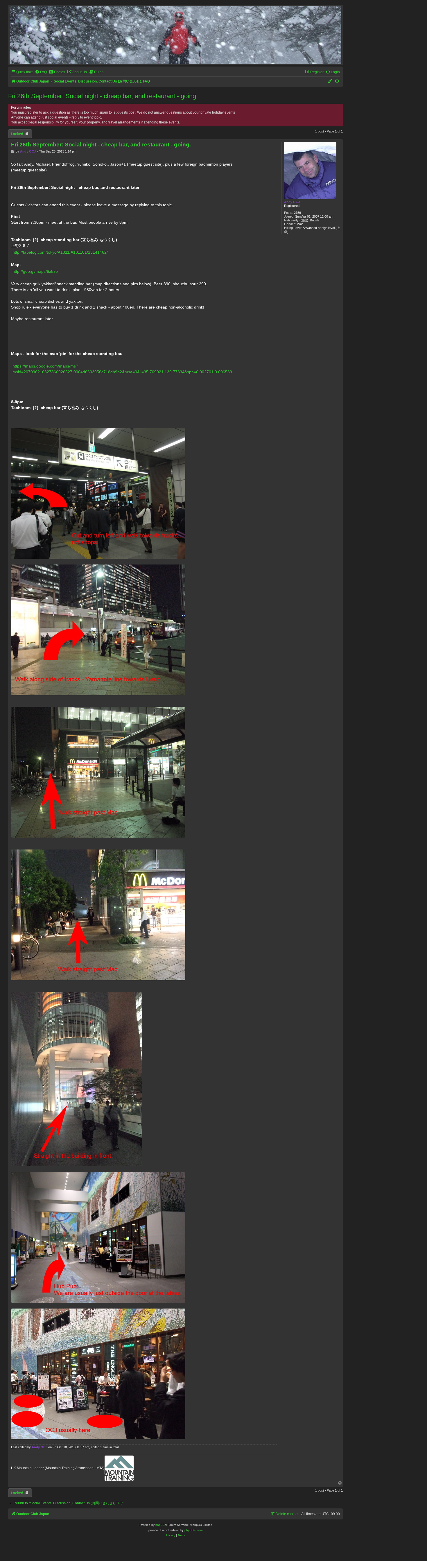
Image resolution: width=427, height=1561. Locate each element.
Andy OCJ (292, 202)
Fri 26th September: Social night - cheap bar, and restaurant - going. (103, 96)
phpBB (160, 1524)
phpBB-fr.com (193, 1530)
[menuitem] (41, 72)
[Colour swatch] (330, 81)
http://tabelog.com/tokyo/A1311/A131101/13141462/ (60, 252)
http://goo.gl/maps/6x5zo (35, 271)
